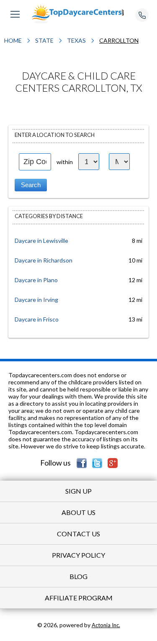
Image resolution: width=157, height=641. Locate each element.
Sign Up (78, 491)
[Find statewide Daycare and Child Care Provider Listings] (78, 13)
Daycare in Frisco (37, 319)
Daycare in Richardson (43, 260)
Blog (78, 576)
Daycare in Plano (36, 279)
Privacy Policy (78, 555)
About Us (78, 512)
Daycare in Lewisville (41, 240)
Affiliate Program (79, 598)
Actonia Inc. (106, 625)
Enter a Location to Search (55, 134)
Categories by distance (49, 216)
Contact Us (78, 534)
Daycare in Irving (36, 299)
